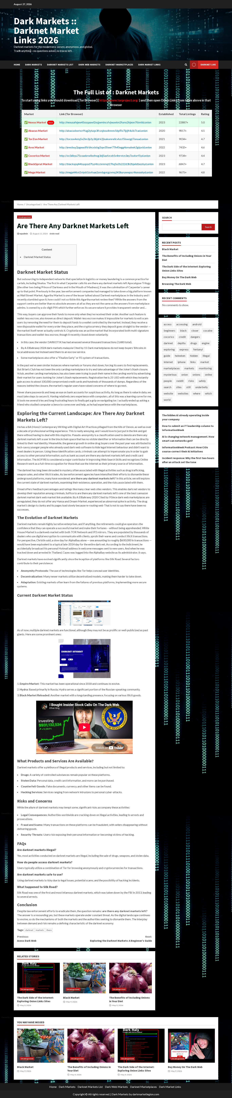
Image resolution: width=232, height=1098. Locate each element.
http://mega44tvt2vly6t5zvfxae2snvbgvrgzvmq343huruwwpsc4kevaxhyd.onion (106, 172)
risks (191, 381)
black (183, 330)
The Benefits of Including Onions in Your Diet (130, 978)
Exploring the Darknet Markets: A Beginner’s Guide (121, 938)
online (208, 374)
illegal (206, 355)
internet (168, 362)
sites (179, 387)
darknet (29, 930)
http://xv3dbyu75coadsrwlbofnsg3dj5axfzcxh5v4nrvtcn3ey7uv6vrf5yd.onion (104, 155)
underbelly (201, 387)
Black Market (84, 978)
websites (183, 393)
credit (182, 337)
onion (184, 374)
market (204, 362)
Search (167, 217)
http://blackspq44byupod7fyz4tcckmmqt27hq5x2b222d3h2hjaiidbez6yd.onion (106, 164)
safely (202, 381)
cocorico (169, 337)
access (168, 324)
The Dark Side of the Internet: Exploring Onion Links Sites (38, 978)
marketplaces (172, 368)
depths (182, 343)
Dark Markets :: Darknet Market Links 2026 (46, 30)
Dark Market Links (149, 64)
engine (205, 343)
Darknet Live (208, 64)
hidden (194, 355)
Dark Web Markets (89, 64)
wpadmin (24, 233)
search (167, 387)
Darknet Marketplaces (119, 64)
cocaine (207, 330)
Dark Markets (33, 64)
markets (40, 930)
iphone (181, 362)
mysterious (170, 374)
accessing (182, 324)
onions (196, 374)
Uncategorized (24, 217)
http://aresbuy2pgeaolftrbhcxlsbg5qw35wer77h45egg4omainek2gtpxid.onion (105, 147)
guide (167, 355)
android (196, 324)
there (49, 930)
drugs (193, 343)
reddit (180, 381)
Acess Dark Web (26, 938)
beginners (169, 330)
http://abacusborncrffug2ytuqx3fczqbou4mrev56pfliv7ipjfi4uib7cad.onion (103, 130)
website (168, 393)
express (184, 349)
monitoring (205, 368)
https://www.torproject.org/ (119, 100)
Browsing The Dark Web (176, 284)
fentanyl (198, 349)
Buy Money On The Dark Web (179, 277)
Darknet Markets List (60, 64)
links (193, 362)
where (196, 393)
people (168, 381)
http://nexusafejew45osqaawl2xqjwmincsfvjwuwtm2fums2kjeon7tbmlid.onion (105, 122)
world (167, 399)
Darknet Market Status (37, 256)
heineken (180, 355)
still (188, 387)
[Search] (186, 65)
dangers (195, 337)
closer (195, 330)
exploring (169, 349)
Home (17, 64)
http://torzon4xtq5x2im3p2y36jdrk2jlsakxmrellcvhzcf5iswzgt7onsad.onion (103, 139)
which (208, 393)
